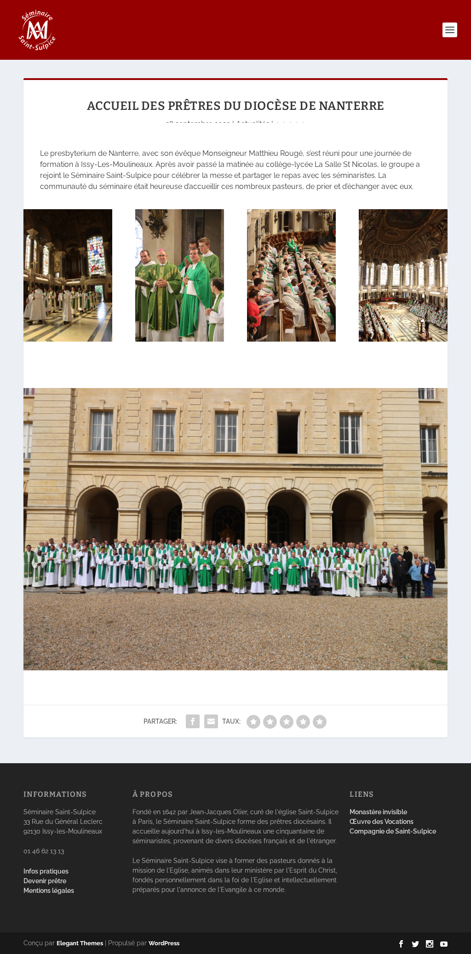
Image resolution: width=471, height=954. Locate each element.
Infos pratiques (46, 871)
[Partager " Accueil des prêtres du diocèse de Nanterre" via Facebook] (193, 721)
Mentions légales (48, 890)
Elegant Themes (80, 943)
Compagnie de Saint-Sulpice (393, 831)
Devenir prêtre (44, 881)
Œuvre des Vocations (382, 821)
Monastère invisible (378, 812)
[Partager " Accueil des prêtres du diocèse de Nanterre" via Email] (211, 721)
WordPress (164, 943)
